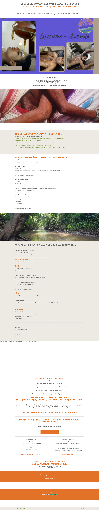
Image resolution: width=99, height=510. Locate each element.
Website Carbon (53, 494)
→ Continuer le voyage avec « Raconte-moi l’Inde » (31, 454)
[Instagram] (83, 508)
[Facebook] (81, 508)
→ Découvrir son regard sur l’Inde (68, 454)
